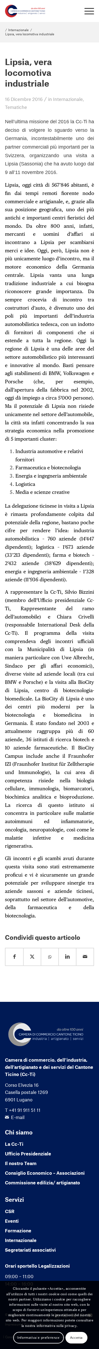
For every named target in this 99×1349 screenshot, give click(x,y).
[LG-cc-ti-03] (40, 11)
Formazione (18, 1230)
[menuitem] (86, 11)
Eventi (12, 1221)
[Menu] (86, 11)
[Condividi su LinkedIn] (67, 956)
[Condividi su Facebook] (14, 956)
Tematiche (16, 107)
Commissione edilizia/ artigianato (42, 1182)
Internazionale (68, 99)
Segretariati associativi (30, 1249)
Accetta (76, 1337)
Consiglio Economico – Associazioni (45, 1173)
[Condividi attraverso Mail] (85, 956)
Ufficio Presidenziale (28, 1153)
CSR (9, 1211)
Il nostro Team (21, 1163)
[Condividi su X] (32, 956)
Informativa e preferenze (38, 1337)
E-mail (17, 1117)
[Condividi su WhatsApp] (49, 957)
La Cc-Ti (14, 1144)
